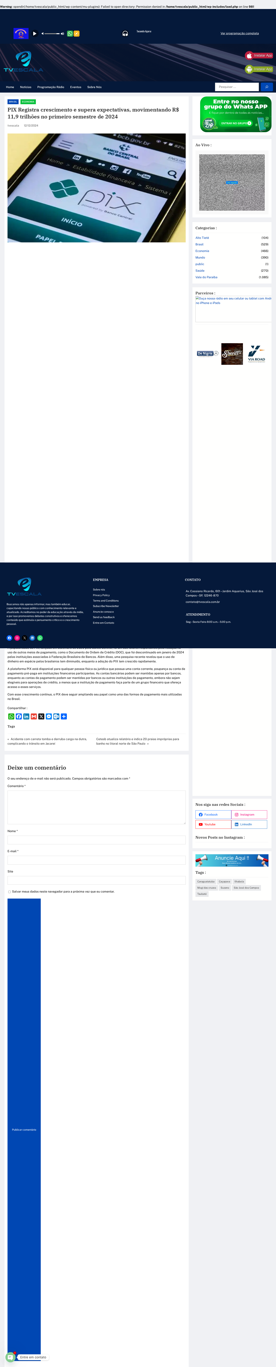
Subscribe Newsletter (106, 606)
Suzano (225, 887)
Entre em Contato (103, 622)
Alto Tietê (202, 238)
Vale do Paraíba (206, 277)
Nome (13, 831)
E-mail (13, 851)
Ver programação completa (240, 33)
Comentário (17, 786)
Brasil (13, 101)
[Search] (267, 87)
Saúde (199, 270)
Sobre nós (99, 589)
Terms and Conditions (106, 600)
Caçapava (224, 881)
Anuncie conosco (103, 611)
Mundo (200, 257)
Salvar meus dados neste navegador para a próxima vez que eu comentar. (63, 891)
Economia (28, 101)
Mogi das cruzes (206, 887)
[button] (199, 559)
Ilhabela (239, 881)
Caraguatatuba (205, 881)
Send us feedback (104, 617)
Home (10, 87)
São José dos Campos (246, 887)
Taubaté (202, 893)
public (199, 264)
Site (10, 871)
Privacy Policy (101, 595)
